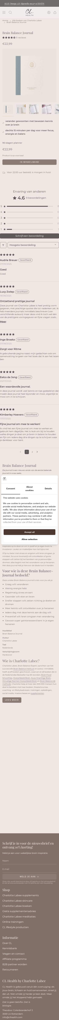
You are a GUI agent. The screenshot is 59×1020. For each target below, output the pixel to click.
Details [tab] (48, 488)
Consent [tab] (10, 488)
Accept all (29, 532)
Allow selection (30, 539)
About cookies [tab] (29, 489)
